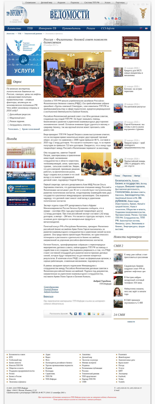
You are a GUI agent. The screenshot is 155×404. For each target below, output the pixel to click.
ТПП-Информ (51, 379)
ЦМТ (121, 371)
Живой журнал (124, 357)
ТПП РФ (49, 376)
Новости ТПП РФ (16, 365)
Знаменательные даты (127, 360)
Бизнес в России (15, 376)
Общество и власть (16, 368)
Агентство (14, 28)
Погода (12, 138)
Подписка (75, 3)
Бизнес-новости (15, 362)
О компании (30, 3)
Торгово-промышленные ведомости (59, 365)
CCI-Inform (107, 28)
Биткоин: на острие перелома (133, 90)
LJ (105, 18)
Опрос (17, 81)
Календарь (49, 371)
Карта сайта (147, 4)
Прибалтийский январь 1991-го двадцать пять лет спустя (134, 163)
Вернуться (48, 296)
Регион (91, 28)
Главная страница (138, 4)
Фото (47, 360)
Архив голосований (31, 129)
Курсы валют (124, 362)
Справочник (50, 373)
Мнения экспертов (89, 362)
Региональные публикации (92, 368)
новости (131, 321)
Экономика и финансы (17, 381)
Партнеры (120, 3)
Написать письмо (143, 4)
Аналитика (86, 354)
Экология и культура (90, 360)
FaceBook (112, 18)
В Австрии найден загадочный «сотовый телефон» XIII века (134, 280)
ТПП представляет (89, 376)
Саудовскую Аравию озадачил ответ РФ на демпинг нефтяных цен (134, 269)
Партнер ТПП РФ (89, 379)
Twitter (109, 18)
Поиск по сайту (134, 4)
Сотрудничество (51, 286)
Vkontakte (119, 18)
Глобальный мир (15, 360)
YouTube (116, 18)
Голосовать (13, 129)
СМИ (84, 381)
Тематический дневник (33, 33)
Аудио (48, 354)
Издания (61, 3)
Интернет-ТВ (47, 28)
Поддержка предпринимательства (22, 371)
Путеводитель (71, 28)
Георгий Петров (51, 289)
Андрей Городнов (51, 291)
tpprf (143, 16)
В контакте (123, 354)
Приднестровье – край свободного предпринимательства (134, 145)
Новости (12, 379)
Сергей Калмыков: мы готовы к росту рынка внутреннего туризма (134, 126)
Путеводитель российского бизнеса (59, 362)
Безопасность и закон (17, 354)
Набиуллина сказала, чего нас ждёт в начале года (135, 291)
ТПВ (30, 28)
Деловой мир (46, 3)
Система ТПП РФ (91, 3)
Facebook (122, 376)
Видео (48, 357)
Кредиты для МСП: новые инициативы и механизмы (133, 73)
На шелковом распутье (134, 107)
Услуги (107, 3)
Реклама (85, 371)
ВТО (11, 357)
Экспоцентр (123, 373)
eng (146, 28)
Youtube (122, 381)
